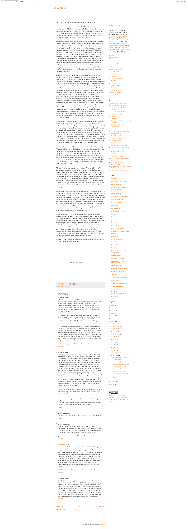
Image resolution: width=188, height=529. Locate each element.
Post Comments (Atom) (71, 510)
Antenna (114, 178)
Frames (113, 214)
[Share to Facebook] (74, 284)
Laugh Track (115, 71)
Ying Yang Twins (116, 90)
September (116, 334)
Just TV (113, 242)
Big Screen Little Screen (119, 181)
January (115, 355)
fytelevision (115, 217)
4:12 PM (60, 407)
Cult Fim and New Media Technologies (118, 125)
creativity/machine (117, 199)
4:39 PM (60, 438)
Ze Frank (114, 88)
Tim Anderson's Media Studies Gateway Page (118, 292)
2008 (113, 323)
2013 (113, 310)
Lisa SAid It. (115, 245)
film (62, 286)
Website (111, 55)
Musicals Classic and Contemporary (117, 163)
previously (88, 210)
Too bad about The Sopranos (120, 147)
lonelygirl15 (114, 95)
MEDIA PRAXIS (116, 255)
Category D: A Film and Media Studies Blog (119, 188)
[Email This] (69, 284)
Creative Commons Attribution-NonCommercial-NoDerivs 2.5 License (118, 399)
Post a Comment (63, 503)
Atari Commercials (116, 69)
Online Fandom (116, 265)
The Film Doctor (116, 289)
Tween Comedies (116, 78)
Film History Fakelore (117, 156)
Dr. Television (115, 208)
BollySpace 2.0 (116, 184)
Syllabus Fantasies (117, 67)
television (66, 286)
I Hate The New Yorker (118, 226)
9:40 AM (60, 346)
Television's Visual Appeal (119, 170)
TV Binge (114, 83)
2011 (113, 315)
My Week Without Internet (119, 111)
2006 (113, 384)
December (116, 326)
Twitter (111, 59)
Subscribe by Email (115, 25)
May (114, 344)
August (115, 336)
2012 (113, 313)
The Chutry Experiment (119, 283)
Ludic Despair (116, 248)
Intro (114, 377)
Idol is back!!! (117, 369)
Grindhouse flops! (116, 154)
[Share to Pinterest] (76, 284)
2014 (113, 307)
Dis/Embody (115, 205)
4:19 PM (60, 418)
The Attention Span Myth (118, 105)
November (116, 328)
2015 (113, 305)
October (115, 331)
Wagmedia (114, 296)
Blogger (102, 524)
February (116, 352)
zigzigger (60, 7)
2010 (113, 318)
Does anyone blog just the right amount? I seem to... (121, 365)
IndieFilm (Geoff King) (118, 228)
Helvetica (114, 129)
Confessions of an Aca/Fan (120, 196)
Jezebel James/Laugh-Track (119, 145)
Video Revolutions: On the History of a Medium (119, 40)
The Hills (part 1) (116, 140)
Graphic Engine (116, 223)
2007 (113, 381)
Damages (114, 116)
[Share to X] (72, 284)
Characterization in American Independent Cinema (120, 150)
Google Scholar (114, 57)
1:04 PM (60, 472)
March (115, 350)
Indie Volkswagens (116, 92)
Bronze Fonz (115, 85)
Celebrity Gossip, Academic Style (117, 192)
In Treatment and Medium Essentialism (121, 358)
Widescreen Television (118, 138)
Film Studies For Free (118, 211)
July (114, 339)
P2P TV (113, 81)
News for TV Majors (117, 258)
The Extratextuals (117, 286)
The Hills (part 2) (116, 136)
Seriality (114, 274)
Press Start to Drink (117, 271)
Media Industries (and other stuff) (118, 251)
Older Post (101, 506)
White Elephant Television (119, 143)
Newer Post (59, 506)
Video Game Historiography (119, 103)
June (114, 342)
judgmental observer (118, 239)
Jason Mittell (62, 444)
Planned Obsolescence (119, 268)
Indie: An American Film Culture (119, 36)
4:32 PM (60, 499)
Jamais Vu (114, 236)
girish (113, 220)
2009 (113, 321)
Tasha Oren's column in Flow (81, 37)
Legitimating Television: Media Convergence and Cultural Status (119, 49)
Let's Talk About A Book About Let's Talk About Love (120, 373)
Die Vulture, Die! (118, 362)
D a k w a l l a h (116, 202)
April (114, 347)
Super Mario (115, 76)
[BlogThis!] (70, 284)
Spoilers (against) (116, 133)
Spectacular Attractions (119, 277)
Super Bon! (115, 280)
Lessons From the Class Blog (120, 131)
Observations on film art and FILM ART (119, 261)
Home (80, 506)
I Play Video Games (117, 114)
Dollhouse (114, 118)
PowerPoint (114, 74)
